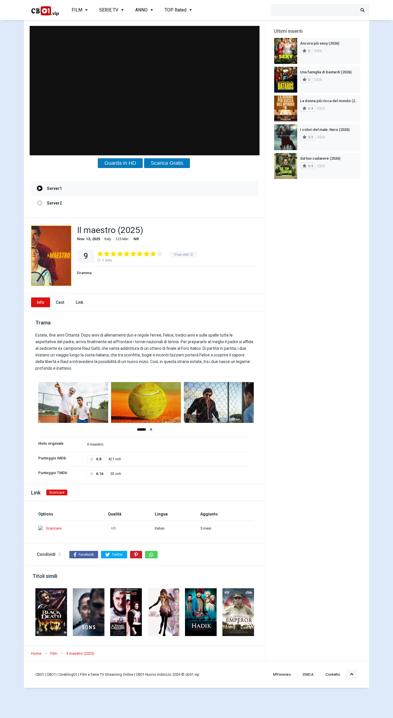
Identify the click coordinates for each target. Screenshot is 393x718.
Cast (60, 302)
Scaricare (56, 492)
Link (79, 302)
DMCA (308, 674)
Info (40, 302)
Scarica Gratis (167, 163)
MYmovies (282, 674)
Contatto (332, 674)
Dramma (84, 273)
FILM (77, 10)
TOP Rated (175, 10)
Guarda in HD (120, 163)
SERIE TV (108, 10)
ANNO (141, 10)
